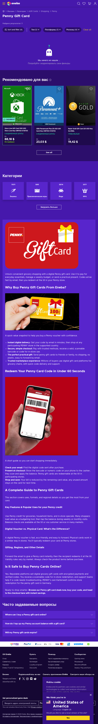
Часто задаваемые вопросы (58, 658)
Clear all (87, 30)
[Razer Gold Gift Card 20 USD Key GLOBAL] (80, 102)
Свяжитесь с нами (9, 661)
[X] (23, 678)
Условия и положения (11, 716)
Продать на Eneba (9, 678)
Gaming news (79, 658)
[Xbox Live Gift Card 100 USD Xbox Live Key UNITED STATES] (17, 102)
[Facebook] (20, 678)
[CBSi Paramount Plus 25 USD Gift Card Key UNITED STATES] (49, 102)
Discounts (33, 668)
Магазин (10, 11)
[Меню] (3, 3)
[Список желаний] (84, 3)
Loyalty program (36, 665)
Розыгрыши (79, 661)
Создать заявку (53, 665)
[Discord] (31, 678)
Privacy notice (36, 707)
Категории (21, 11)
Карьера (6, 665)
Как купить (33, 658)
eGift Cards (33, 11)
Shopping (45, 11)
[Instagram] (27, 678)
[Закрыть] (91, 695)
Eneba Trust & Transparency (13, 668)
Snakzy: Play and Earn (83, 668)
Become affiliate (80, 665)
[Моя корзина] (89, 3)
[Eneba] (13, 3)
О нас (5, 658)
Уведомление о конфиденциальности (34, 716)
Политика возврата (55, 668)
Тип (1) (34, 30)
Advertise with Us (9, 682)
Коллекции (33, 661)
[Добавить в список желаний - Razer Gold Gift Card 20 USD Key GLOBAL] (91, 90)
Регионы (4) (71, 30)
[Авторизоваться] (95, 3)
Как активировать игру (56, 661)
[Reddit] (35, 678)
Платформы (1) (51, 30)
